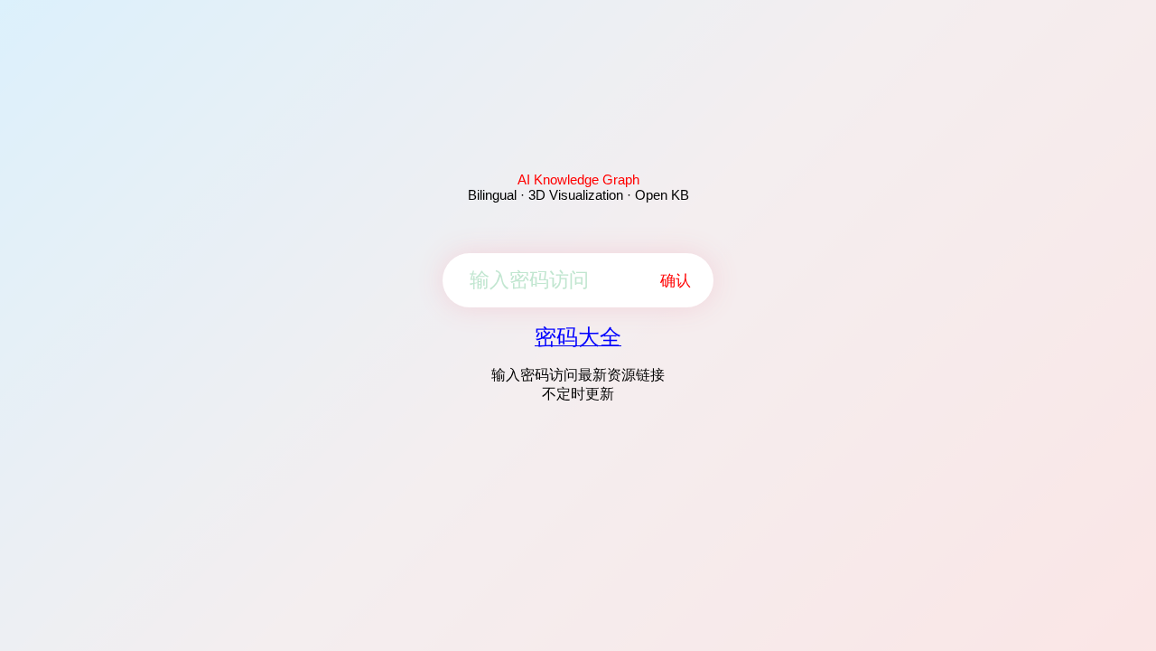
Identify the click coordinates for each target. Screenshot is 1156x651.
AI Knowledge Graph (578, 179)
